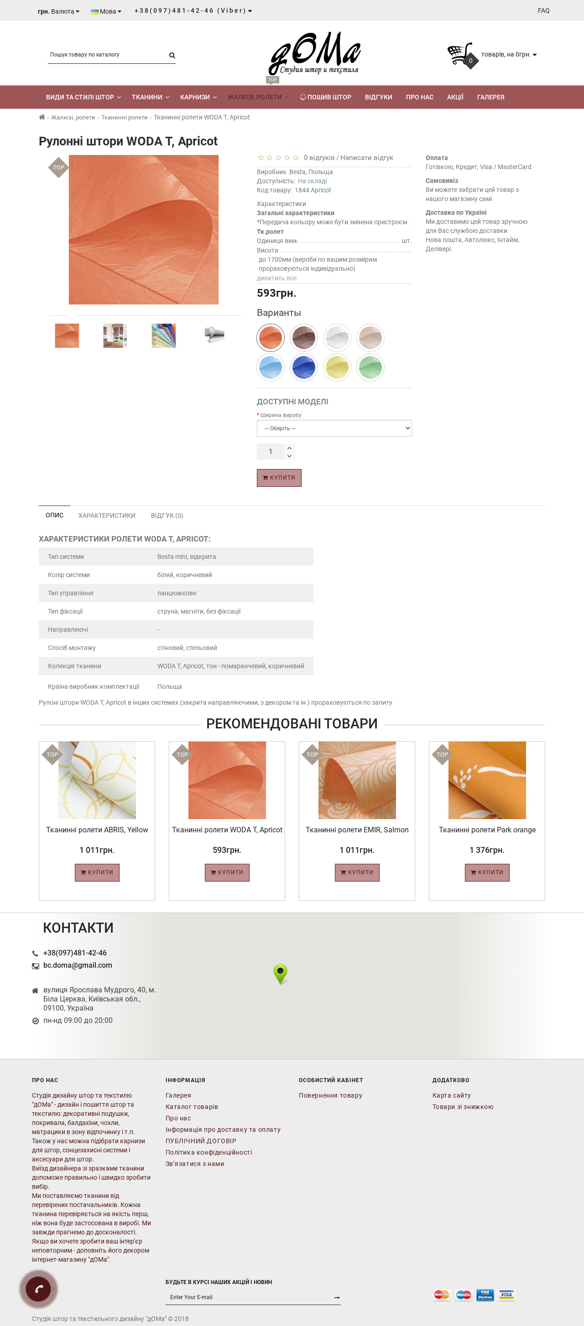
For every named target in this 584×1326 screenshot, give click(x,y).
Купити (282, 478)
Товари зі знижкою (463, 1106)
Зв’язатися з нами (195, 1163)
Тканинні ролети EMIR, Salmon (357, 830)
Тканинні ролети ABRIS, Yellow (97, 830)
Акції (455, 97)
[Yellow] (337, 367)
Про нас (419, 97)
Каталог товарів (192, 1106)
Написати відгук (366, 158)
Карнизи (195, 97)
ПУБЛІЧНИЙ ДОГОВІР (201, 1141)
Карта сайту (452, 1095)
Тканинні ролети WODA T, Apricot (227, 830)
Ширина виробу (281, 415)
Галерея (491, 97)
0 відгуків (317, 158)
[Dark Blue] (304, 367)
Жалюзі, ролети (255, 93)
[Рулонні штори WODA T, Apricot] (67, 335)
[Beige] (370, 337)
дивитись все (277, 278)
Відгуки (378, 97)
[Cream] (337, 337)
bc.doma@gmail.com (77, 965)
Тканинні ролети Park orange (487, 830)
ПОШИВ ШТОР (328, 97)
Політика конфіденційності (209, 1152)
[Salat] (370, 367)
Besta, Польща (311, 171)
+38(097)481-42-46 (75, 953)
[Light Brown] (304, 337)
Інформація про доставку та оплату (223, 1129)
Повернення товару (330, 1095)
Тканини (147, 97)
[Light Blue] (270, 367)
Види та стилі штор (80, 97)
